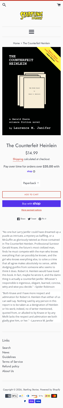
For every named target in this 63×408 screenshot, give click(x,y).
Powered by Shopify (50, 389)
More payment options (31, 209)
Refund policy (10, 366)
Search (6, 348)
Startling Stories (31, 389)
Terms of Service (12, 362)
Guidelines (9, 357)
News (5, 352)
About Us (8, 371)
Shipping (18, 159)
